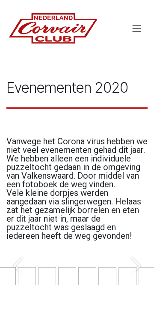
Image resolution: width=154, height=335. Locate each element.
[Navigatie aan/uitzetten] (137, 28)
